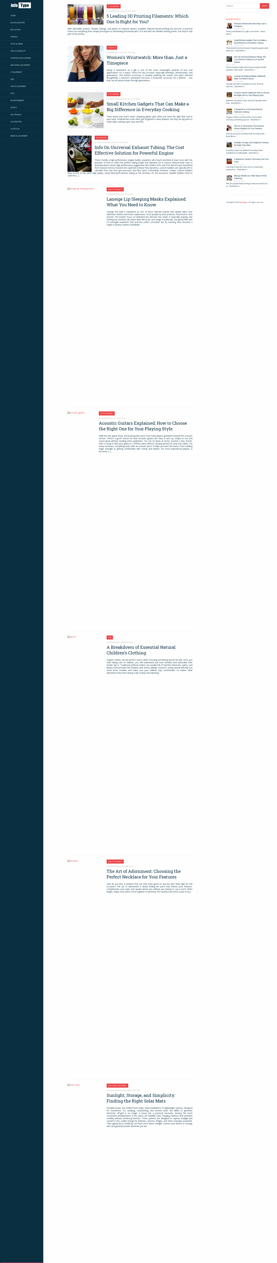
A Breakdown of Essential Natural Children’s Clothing (141, 650)
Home (13, 15)
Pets (12, 93)
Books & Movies (18, 22)
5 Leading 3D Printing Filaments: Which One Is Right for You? (148, 18)
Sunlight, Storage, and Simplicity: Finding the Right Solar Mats (141, 1098)
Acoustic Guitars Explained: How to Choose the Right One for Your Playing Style (143, 425)
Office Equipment (18, 86)
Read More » (241, 50)
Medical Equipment (19, 136)
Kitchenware (113, 94)
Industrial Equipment (20, 65)
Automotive (16, 121)
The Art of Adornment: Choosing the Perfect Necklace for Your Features (144, 874)
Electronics (16, 114)
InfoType (243, 202)
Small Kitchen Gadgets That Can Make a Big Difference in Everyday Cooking (148, 106)
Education (15, 29)
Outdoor (15, 129)
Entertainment (17, 100)
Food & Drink (17, 44)
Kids (12, 79)
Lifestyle (112, 48)
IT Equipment (16, 72)
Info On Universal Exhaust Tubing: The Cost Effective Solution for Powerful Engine (139, 150)
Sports (14, 107)
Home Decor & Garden (21, 58)
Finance (14, 37)
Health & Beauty (18, 51)
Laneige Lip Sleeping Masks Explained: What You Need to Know (147, 201)
